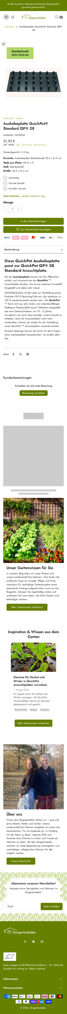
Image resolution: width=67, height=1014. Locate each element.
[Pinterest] (33, 941)
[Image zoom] (33, 74)
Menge (8, 202)
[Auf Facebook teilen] (13, 354)
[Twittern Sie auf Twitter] (20, 354)
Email (10, 906)
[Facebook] (25, 941)
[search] (12, 17)
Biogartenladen (38, 1008)
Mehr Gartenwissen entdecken (33, 723)
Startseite (9, 26)
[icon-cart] (60, 17)
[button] (33, 221)
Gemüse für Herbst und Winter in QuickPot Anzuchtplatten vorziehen (30, 681)
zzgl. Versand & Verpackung (31, 144)
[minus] (6, 209)
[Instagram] (42, 941)
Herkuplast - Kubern (13, 118)
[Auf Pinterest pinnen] (27, 354)
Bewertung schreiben (33, 393)
